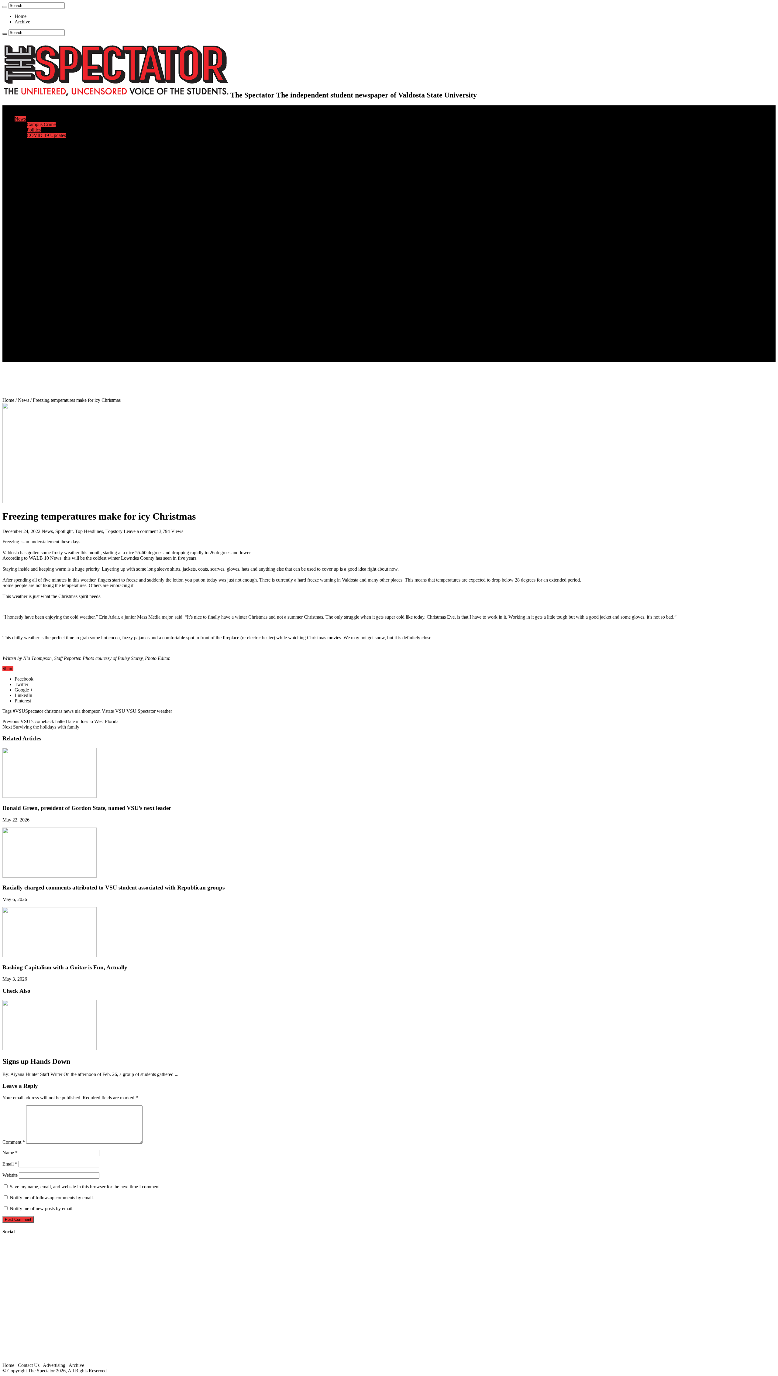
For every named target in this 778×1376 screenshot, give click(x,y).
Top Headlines (89, 531)
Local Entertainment (46, 288)
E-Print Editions (30, 113)
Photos (21, 304)
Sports (21, 200)
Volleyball (36, 250)
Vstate (108, 711)
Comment (13, 1142)
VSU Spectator (141, 711)
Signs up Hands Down (36, 1061)
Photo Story (38, 315)
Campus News (41, 179)
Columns (35, 157)
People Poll (38, 151)
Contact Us (37, 337)
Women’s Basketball (46, 233)
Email (9, 1163)
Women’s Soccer (43, 244)
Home (20, 16)
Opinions (23, 140)
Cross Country (41, 211)
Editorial (35, 146)
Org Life (35, 190)
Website (10, 1175)
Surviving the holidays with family (40, 726)
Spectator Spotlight (45, 195)
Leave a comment (141, 531)
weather (164, 711)
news (69, 711)
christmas (53, 711)
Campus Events (42, 173)
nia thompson (88, 711)
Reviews (35, 277)
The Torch (25, 321)
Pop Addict (37, 282)
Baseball (35, 222)
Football (35, 217)
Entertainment (28, 266)
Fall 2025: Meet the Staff (50, 343)
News (20, 118)
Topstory (113, 531)
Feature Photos (41, 310)
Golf (31, 255)
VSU (120, 711)
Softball (34, 239)
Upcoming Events (32, 326)
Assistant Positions (45, 348)
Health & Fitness (43, 206)
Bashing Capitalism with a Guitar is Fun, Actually (64, 967)
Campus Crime (41, 124)
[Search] (4, 7)
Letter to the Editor (45, 162)
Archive (22, 21)
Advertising (54, 1365)
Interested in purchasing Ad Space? (60, 359)
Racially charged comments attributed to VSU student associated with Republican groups (113, 887)
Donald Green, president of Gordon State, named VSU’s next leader (86, 808)
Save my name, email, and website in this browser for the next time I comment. (85, 1186)
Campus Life (27, 168)
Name (10, 1152)
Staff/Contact (27, 332)
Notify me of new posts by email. (42, 1208)
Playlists (35, 299)
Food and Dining (43, 184)
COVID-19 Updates (46, 135)
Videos (33, 293)
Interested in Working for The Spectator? (66, 354)
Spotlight (64, 531)
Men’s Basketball (43, 228)
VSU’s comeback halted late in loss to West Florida (60, 721)
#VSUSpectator (28, 711)
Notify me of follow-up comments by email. (52, 1197)
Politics (34, 129)
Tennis (33, 261)
